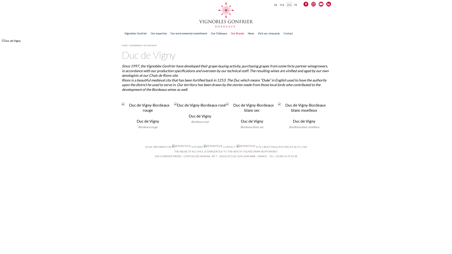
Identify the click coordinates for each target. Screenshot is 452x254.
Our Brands (135, 45)
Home (125, 45)
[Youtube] (321, 5)
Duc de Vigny (150, 45)
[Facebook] (306, 5)
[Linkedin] (328, 5)
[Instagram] (313, 5)
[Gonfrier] (226, 26)
